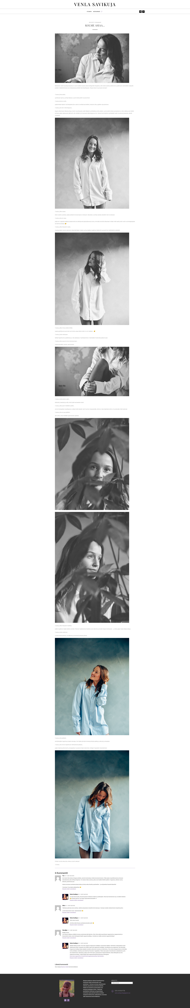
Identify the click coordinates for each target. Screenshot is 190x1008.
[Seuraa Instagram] (140, 11)
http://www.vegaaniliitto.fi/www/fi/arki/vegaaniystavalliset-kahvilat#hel (87, 956)
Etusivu (89, 11)
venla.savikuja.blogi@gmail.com (122, 993)
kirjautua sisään (65, 966)
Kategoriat (96, 11)
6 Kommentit (98, 22)
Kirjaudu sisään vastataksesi (69, 889)
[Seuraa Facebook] (143, 11)
